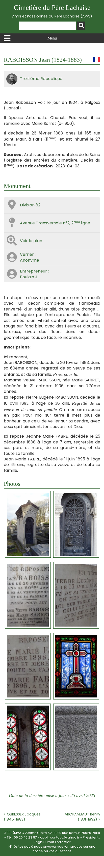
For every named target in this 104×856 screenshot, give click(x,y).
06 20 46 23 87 (25, 837)
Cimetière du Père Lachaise (52, 11)
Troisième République (41, 79)
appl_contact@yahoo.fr (60, 837)
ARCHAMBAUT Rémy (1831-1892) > (82, 817)
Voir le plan (31, 241)
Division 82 (30, 205)
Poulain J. (29, 277)
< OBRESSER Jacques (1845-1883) (22, 817)
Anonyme (29, 260)
